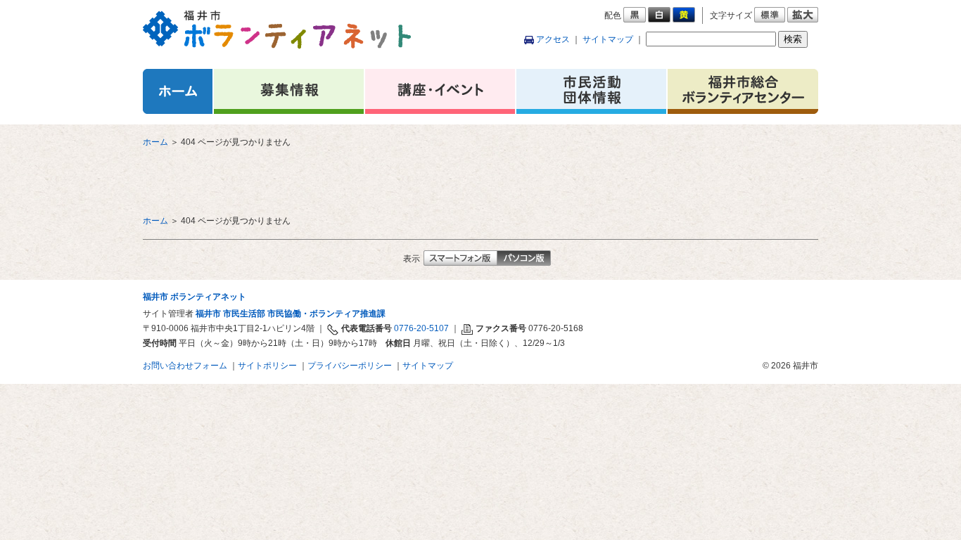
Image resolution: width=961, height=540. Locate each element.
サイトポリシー (267, 366)
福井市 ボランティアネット (194, 297)
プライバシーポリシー (349, 366)
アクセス (553, 39)
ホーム (155, 142)
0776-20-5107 (421, 328)
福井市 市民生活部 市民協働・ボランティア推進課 (291, 314)
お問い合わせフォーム (185, 366)
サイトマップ (608, 39)
